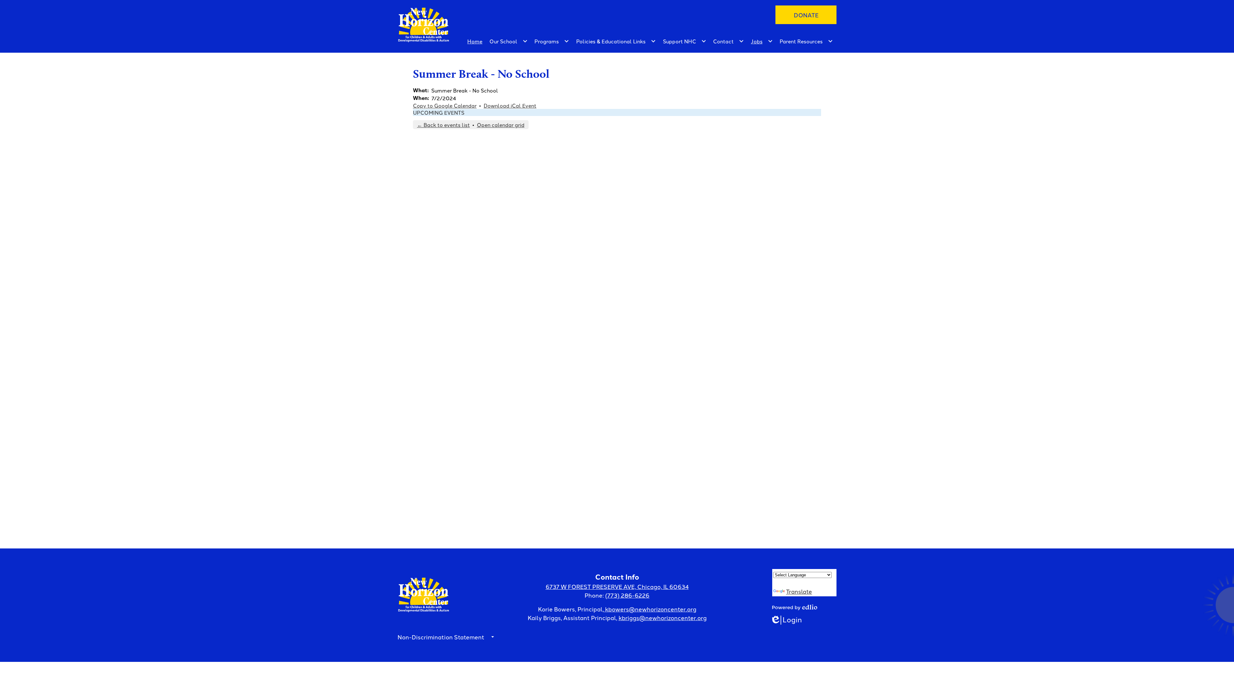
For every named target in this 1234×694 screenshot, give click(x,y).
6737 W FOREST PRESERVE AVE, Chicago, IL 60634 (617, 586)
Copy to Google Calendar (445, 105)
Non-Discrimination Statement (441, 637)
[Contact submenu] (729, 41)
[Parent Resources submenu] (806, 41)
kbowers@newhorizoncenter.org (650, 609)
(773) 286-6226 (627, 595)
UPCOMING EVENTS (438, 112)
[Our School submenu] (508, 41)
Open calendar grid (500, 124)
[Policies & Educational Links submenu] (616, 41)
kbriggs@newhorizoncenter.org (663, 617)
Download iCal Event (510, 105)
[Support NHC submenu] (684, 41)
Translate (799, 591)
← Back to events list (443, 124)
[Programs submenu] (552, 41)
